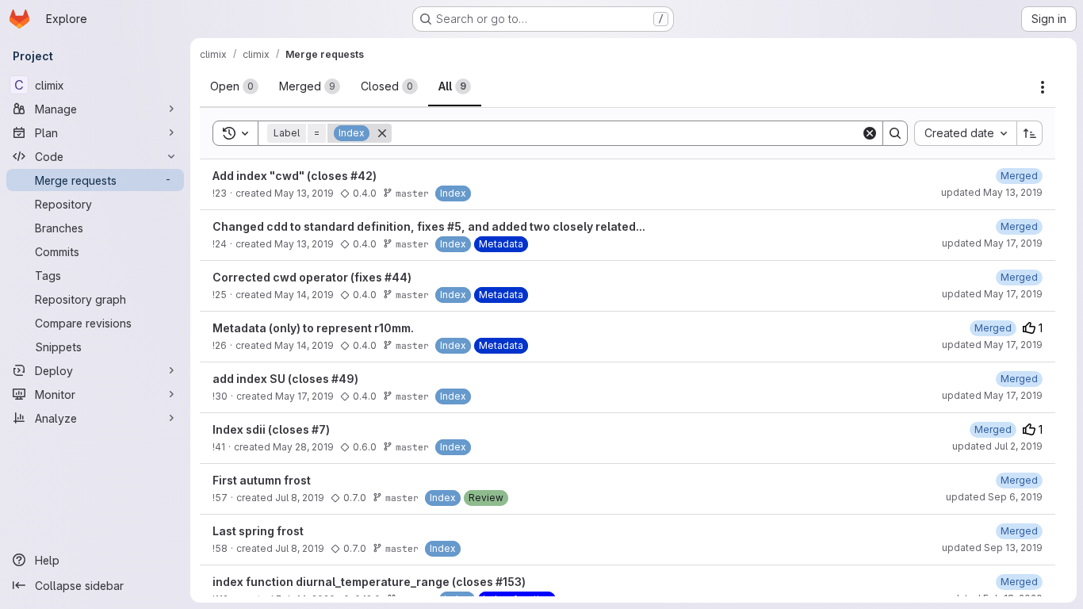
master (412, 193)
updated (992, 192)
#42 (361, 175)
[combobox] (965, 133)
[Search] (895, 133)
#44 (396, 277)
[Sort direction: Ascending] (1030, 133)
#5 (454, 226)
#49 (342, 378)
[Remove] (382, 133)
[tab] (234, 86)
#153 (509, 581)
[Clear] (869, 133)
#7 (319, 429)
